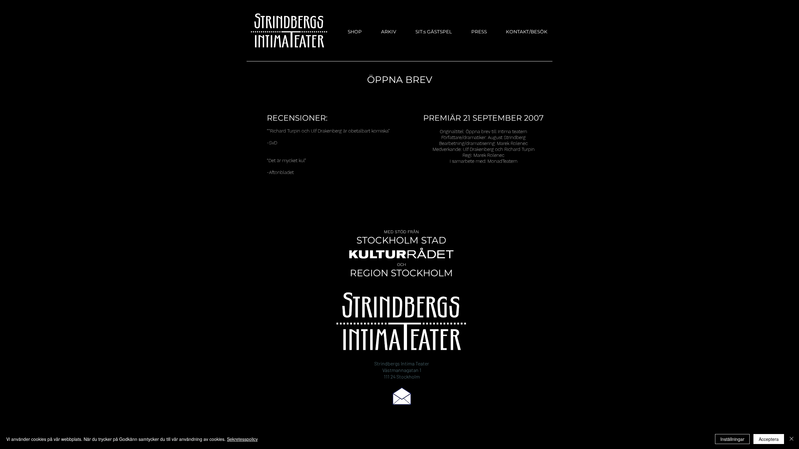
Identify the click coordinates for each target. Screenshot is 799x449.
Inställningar (732, 439)
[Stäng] (791, 439)
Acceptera (769, 439)
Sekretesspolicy (242, 439)
